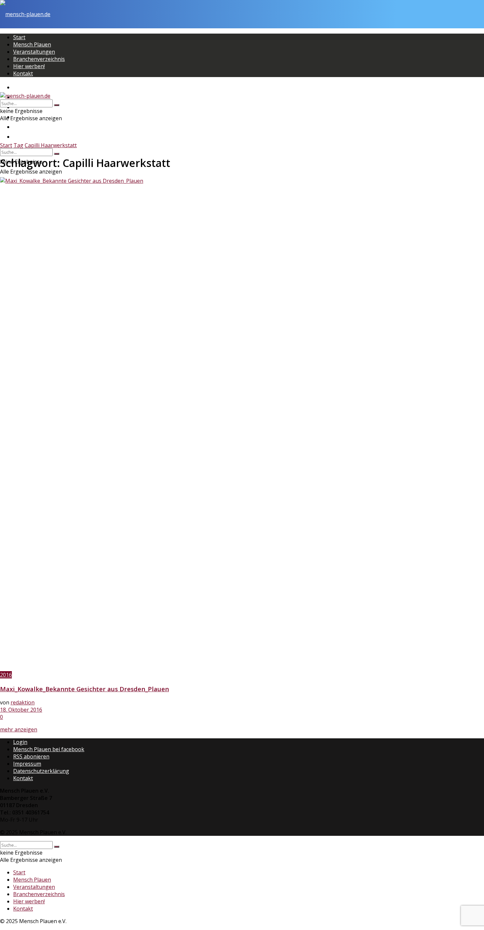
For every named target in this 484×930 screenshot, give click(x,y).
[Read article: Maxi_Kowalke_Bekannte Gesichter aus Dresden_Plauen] (242, 424)
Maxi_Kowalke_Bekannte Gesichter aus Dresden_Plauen (84, 689)
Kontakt (23, 73)
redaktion (23, 702)
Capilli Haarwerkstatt (51, 145)
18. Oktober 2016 (21, 709)
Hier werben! (29, 66)
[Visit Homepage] (25, 14)
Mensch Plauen (32, 44)
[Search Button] (56, 154)
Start (19, 37)
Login (20, 742)
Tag (18, 145)
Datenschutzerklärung (41, 771)
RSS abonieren (31, 756)
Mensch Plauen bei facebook (48, 749)
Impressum (27, 763)
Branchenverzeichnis (39, 59)
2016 (6, 674)
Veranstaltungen (34, 51)
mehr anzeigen (18, 729)
